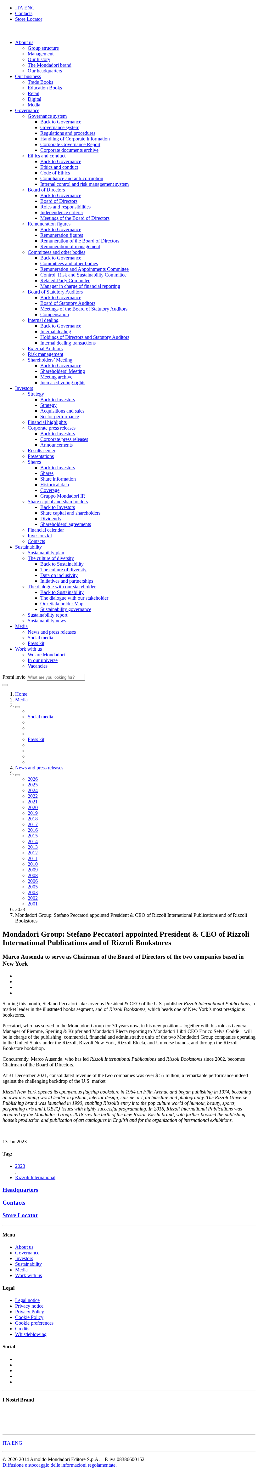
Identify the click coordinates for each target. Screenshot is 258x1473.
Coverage (49, 490)
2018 (33, 818)
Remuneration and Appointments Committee (84, 269)
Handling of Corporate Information (75, 138)
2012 (33, 852)
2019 (33, 813)
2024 (33, 790)
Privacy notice (29, 1306)
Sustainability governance (65, 609)
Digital (34, 99)
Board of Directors (46, 189)
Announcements (56, 445)
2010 (33, 864)
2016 (33, 830)
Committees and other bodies (56, 252)
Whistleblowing (31, 1334)
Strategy (36, 394)
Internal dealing (43, 320)
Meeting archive (56, 377)
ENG (29, 7)
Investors (24, 388)
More (8, 1429)
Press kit (36, 643)
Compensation (54, 314)
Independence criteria (61, 212)
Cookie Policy (29, 1317)
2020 (33, 807)
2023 (20, 1166)
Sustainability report (47, 615)
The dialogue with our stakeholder (62, 586)
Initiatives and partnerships (66, 581)
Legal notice (27, 1300)
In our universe (43, 660)
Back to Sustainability (62, 564)
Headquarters (20, 1189)
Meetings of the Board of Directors (74, 218)
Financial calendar (46, 530)
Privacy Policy (29, 1311)
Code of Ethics (55, 172)
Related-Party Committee (65, 280)
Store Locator (28, 19)
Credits (22, 1328)
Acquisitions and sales (62, 411)
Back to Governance (60, 121)
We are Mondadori (46, 654)
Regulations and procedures (67, 133)
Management (40, 53)
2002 (33, 898)
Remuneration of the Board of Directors (79, 240)
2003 (33, 892)
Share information (58, 479)
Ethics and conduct (46, 155)
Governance (27, 110)
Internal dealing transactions (68, 342)
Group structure (43, 48)
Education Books (45, 87)
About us (24, 42)
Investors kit (40, 535)
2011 (32, 858)
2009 (33, 869)
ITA (19, 7)
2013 (33, 847)
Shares (34, 462)
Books (9, 1412)
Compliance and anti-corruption (71, 178)
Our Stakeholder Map (61, 603)
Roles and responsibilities (65, 206)
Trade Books (40, 82)
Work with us (28, 649)
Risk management (45, 354)
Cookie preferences (34, 1323)
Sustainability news (47, 620)
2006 (33, 881)
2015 (33, 835)
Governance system (47, 116)
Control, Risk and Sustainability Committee (83, 274)
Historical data (54, 484)
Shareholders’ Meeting (50, 360)
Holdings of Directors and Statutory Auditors (84, 337)
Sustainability (28, 547)
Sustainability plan (46, 552)
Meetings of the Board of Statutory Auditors (83, 308)
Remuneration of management (70, 246)
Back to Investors (57, 399)
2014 (33, 841)
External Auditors (45, 348)
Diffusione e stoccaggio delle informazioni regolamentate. (60, 1465)
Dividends (50, 518)
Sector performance (59, 416)
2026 (33, 779)
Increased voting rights (62, 382)
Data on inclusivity (59, 575)
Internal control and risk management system (84, 184)
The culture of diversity (51, 558)
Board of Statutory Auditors (55, 291)
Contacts (23, 13)
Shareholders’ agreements (65, 524)
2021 (33, 801)
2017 (33, 824)
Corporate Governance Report (70, 144)
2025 (33, 784)
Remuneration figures (49, 223)
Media (34, 104)
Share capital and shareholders (58, 501)
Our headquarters (45, 70)
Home (21, 694)
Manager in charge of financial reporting (80, 286)
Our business (28, 76)
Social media (40, 637)
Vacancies (38, 666)
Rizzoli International (35, 1177)
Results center (41, 450)
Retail (33, 93)
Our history (39, 59)
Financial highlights (47, 422)
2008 (33, 875)
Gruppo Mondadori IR (62, 496)
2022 (33, 796)
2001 (33, 903)
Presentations (41, 456)
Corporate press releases (52, 428)
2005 (33, 886)
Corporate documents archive (69, 150)
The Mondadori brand (49, 65)
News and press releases (52, 632)
